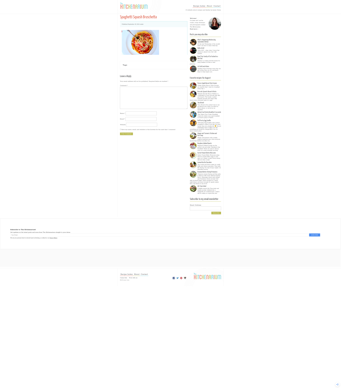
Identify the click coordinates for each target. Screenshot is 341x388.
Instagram (185, 278)
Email (122, 119)
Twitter (177, 278)
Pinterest (181, 278)
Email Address (195, 205)
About (209, 6)
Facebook (173, 278)
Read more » (194, 29)
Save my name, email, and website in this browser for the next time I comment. (149, 129)
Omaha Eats (123, 278)
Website (123, 125)
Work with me (133, 278)
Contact (216, 6)
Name (122, 113)
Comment (124, 85)
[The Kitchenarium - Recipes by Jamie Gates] (134, 6)
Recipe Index (199, 6)
